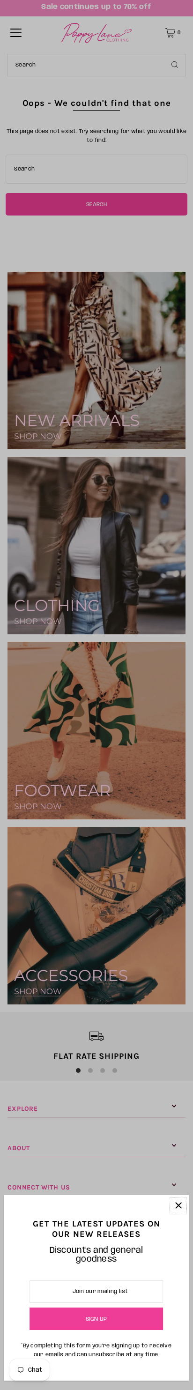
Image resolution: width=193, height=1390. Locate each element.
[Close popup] (178, 1205)
